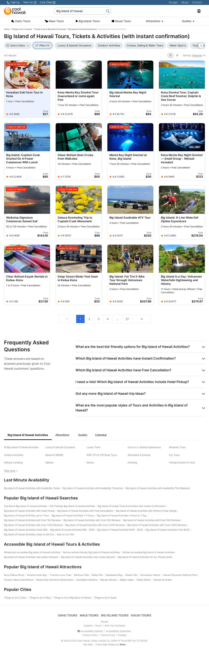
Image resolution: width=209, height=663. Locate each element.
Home (6, 29)
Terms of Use (108, 635)
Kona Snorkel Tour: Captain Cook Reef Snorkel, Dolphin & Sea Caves (181, 96)
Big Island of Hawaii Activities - (72, 529)
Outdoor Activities (13, 455)
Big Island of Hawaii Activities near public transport (31, 557)
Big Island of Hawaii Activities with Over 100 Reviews (32, 520)
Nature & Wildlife (54, 455)
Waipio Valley (127, 579)
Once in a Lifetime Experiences (144, 447)
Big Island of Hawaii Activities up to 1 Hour (26, 515)
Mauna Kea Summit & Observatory (54, 579)
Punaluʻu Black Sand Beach (18, 579)
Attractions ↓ (155, 21)
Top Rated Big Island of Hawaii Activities (25, 506)
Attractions (62, 435)
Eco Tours (174, 455)
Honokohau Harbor (150, 575)
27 (127, 319)
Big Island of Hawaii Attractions (82, 29)
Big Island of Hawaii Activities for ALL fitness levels (145, 557)
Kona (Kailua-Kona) (14, 575)
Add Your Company (115, 625)
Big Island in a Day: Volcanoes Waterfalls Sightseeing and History (181, 280)
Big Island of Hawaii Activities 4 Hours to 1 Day (122, 515)
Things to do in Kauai (105, 597)
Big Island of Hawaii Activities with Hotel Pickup (29, 510)
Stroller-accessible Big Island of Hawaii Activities (148, 552)
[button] (140, 346)
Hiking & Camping (13, 462)
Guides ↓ (188, 21)
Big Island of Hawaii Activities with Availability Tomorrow (93, 488)
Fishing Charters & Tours (182, 462)
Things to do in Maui (40, 597)
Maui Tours (56, 21)
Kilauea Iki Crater (163, 579)
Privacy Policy (90, 635)
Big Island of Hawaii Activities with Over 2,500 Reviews (95, 524)
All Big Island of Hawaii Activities (21, 447)
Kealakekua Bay (114, 575)
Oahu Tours (22, 21)
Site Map (88, 644)
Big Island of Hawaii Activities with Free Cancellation (85, 510)
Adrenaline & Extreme (139, 455)
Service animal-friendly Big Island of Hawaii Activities (91, 552)
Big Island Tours (89, 21)
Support (88, 625)
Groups (173, 2)
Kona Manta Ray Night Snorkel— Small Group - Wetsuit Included (182, 158)
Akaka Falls (131, 575)
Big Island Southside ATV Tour (130, 217)
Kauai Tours (122, 21)
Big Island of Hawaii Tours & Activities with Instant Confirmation (132, 506)
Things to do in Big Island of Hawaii (50, 29)
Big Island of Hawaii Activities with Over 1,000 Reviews (33, 524)
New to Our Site (65, 534)
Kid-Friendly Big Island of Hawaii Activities (72, 506)
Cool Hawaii (83, 640)
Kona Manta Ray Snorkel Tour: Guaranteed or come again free (78, 96)
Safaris (90, 462)
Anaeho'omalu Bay (37, 575)
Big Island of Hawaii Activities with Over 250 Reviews (91, 520)
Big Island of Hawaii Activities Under (26, 529)
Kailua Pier (97, 575)
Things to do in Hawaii (21, 29)
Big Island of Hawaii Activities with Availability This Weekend (158, 488)
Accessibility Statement (118, 631)
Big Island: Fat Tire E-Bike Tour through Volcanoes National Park (127, 280)
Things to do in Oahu (15, 597)
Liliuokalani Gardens (86, 579)
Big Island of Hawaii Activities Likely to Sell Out (29, 534)
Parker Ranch (143, 579)
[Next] (141, 319)
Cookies (122, 635)
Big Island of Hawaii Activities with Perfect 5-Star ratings (146, 510)
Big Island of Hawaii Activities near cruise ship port (88, 557)
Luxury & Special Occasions (60, 447)
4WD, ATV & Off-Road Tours (102, 455)
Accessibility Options (91, 631)
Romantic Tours (177, 447)
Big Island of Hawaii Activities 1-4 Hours (73, 515)
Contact (197, 2)
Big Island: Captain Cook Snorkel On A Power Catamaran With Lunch (23, 158)
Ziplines (49, 462)
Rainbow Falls (81, 575)
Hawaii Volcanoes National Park (180, 575)
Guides (82, 435)
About (185, 2)
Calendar (101, 435)
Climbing (132, 462)
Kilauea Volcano (108, 579)
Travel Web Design (105, 644)
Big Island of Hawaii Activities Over (168, 529)
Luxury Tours (93, 447)
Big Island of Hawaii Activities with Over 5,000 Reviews (157, 524)
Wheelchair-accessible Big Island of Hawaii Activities (32, 552)
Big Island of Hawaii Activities (28, 435)
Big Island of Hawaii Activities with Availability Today (32, 488)
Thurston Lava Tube (60, 575)
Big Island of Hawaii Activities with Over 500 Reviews (151, 520)
